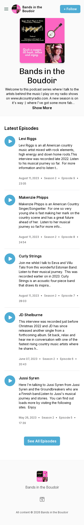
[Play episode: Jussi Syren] (9, 380)
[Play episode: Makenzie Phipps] (9, 200)
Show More (42, 108)
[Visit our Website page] (42, 499)
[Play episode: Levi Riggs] (9, 141)
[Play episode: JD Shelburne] (9, 317)
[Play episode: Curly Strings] (9, 258)
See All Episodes (42, 441)
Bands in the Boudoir (32, 9)
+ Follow (70, 9)
